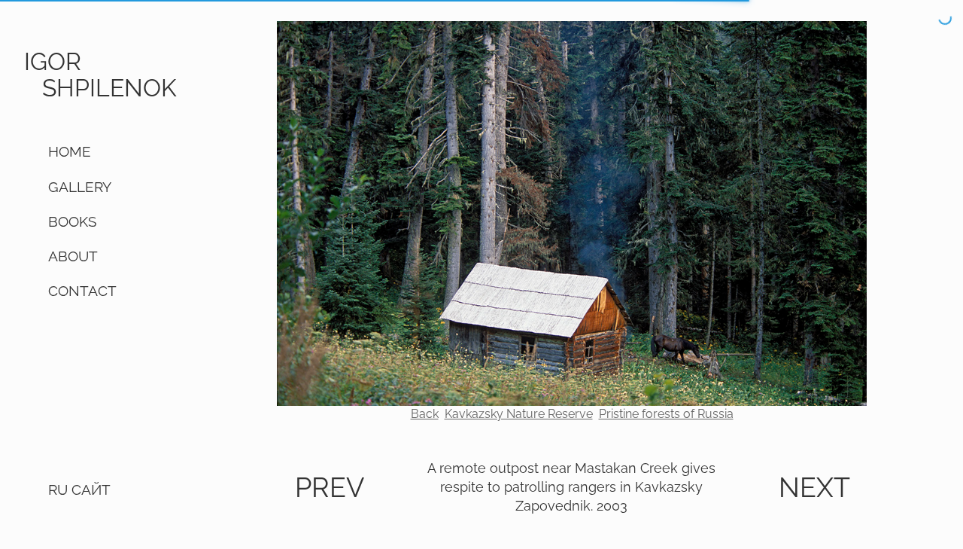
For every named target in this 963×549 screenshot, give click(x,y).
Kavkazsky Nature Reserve (519, 414)
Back (425, 414)
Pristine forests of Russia (666, 414)
